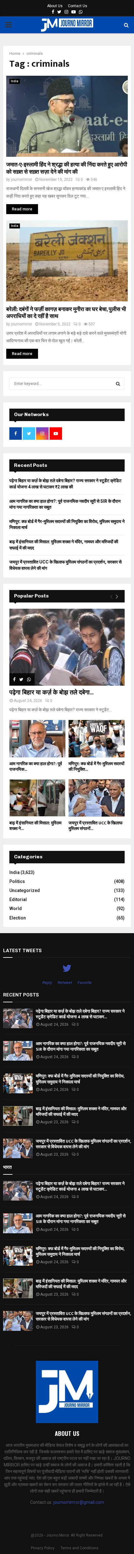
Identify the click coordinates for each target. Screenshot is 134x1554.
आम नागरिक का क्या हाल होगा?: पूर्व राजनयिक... (35, 766)
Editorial (18, 899)
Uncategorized (24, 890)
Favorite (85, 982)
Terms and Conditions (79, 1548)
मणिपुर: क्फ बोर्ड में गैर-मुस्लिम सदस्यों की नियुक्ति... (96, 766)
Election (17, 917)
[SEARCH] (118, 383)
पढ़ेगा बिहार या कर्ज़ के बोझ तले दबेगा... (51, 692)
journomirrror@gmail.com (78, 1502)
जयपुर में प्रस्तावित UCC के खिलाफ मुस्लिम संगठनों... (95, 825)
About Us (55, 6)
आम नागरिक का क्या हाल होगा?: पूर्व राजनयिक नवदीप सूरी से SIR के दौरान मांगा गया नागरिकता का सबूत (81, 1046)
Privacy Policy (43, 1548)
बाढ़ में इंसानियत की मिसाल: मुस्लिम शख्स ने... (35, 825)
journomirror (21, 179)
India (14, 81)
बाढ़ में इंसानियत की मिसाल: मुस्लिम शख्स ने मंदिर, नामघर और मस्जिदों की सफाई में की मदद (81, 1111)
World (15, 908)
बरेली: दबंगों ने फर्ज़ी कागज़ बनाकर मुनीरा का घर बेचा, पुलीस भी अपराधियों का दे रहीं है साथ (66, 313)
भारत (7, 1167)
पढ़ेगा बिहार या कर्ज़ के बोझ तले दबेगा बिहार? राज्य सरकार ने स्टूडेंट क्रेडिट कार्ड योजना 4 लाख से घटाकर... (80, 1014)
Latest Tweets (22, 950)
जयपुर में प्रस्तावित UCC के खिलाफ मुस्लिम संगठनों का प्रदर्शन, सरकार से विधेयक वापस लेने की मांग (83, 1144)
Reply (47, 982)
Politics (17, 881)
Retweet (65, 982)
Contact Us (77, 6)
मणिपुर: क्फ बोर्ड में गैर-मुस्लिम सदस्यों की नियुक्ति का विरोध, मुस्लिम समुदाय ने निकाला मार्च (80, 1078)
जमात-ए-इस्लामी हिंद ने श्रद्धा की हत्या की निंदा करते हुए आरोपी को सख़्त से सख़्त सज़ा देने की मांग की (66, 168)
